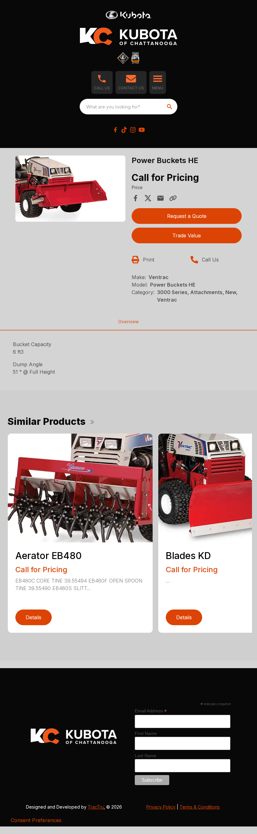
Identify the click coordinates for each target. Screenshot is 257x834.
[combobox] (128, 106)
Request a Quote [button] (187, 216)
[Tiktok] (124, 130)
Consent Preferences (36, 820)
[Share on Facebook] (135, 198)
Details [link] (33, 617)
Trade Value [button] (186, 235)
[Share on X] (148, 198)
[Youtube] (142, 130)
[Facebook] (115, 130)
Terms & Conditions (200, 807)
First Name (146, 733)
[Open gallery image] (70, 189)
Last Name (145, 755)
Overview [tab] (128, 321)
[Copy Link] (173, 198)
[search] (170, 106)
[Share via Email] (160, 198)
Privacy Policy (161, 807)
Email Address (151, 711)
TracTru (96, 807)
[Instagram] (133, 130)
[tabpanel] (70, 190)
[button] (102, 82)
